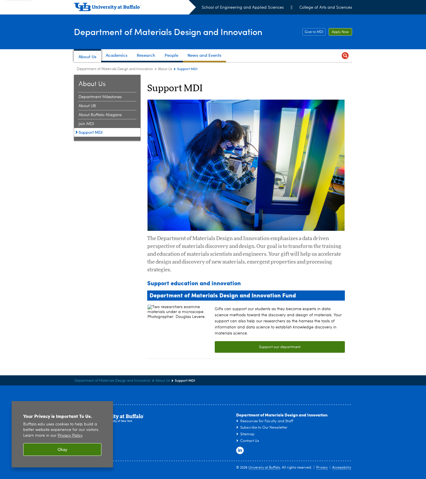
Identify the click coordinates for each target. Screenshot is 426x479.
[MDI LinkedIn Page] (240, 450)
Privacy (322, 467)
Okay (62, 449)
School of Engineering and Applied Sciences (243, 8)
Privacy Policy (70, 436)
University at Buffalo (264, 467)
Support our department (280, 347)
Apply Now (339, 32)
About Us (165, 69)
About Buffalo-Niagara (100, 115)
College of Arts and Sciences (325, 8)
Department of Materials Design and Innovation (168, 31)
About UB (87, 106)
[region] (62, 434)
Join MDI (86, 124)
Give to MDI (312, 32)
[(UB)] (135, 8)
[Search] (345, 55)
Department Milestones (100, 97)
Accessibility (341, 467)
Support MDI (91, 132)
